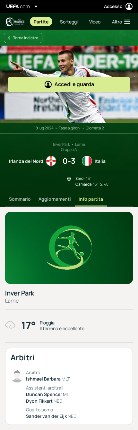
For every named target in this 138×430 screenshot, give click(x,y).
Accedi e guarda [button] (74, 84)
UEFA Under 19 (14, 21)
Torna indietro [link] (25, 37)
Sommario (20, 199)
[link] (41, 21)
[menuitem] (41, 21)
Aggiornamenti (55, 199)
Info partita (91, 199)
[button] (120, 21)
